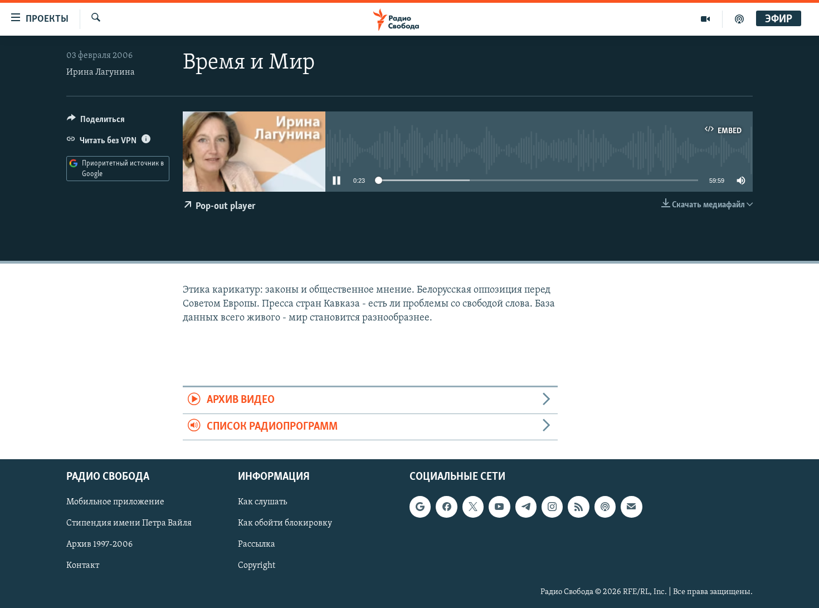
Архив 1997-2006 (99, 544)
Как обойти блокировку (285, 523)
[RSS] (578, 506)
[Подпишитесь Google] (420, 506)
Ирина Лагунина (100, 72)
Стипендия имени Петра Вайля (129, 523)
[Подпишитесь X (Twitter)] (473, 506)
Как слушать (262, 502)
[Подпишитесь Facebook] (446, 506)
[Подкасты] (605, 506)
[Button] (96, 122)
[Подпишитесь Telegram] (526, 506)
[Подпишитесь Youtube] (499, 506)
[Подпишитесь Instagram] (552, 506)
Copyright (256, 565)
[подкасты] (739, 19)
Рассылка (256, 544)
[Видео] (706, 19)
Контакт (82, 565)
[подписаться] (631, 506)
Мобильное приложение (115, 502)
